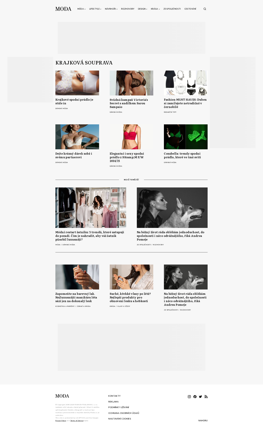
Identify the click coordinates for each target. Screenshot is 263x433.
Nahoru (203, 420)
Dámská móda (61, 108)
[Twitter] (200, 397)
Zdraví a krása (83, 306)
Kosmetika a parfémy (65, 306)
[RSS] (206, 397)
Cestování (190, 9)
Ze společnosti (172, 9)
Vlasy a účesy (123, 306)
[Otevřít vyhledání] (205, 9)
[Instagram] (189, 397)
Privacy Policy (60, 420)
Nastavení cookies (119, 418)
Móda (80, 9)
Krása (154, 9)
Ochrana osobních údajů (123, 413)
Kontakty (114, 396)
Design (142, 9)
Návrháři (110, 9)
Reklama (113, 401)
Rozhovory (127, 9)
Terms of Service (76, 420)
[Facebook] (194, 397)
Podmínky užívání (118, 407)
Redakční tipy (170, 112)
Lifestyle (94, 9)
